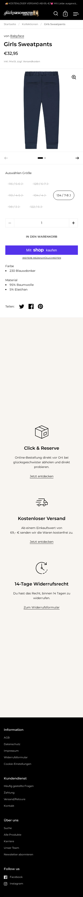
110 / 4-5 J (16, 195)
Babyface (17, 36)
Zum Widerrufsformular (42, 607)
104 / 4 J (40, 195)
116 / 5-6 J (16, 184)
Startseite (10, 24)
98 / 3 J (14, 207)
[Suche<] (56, 13)
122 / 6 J (36, 207)
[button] (77, 158)
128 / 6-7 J (41, 184)
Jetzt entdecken (41, 476)
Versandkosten (31, 61)
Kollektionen (30, 24)
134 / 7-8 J (64, 195)
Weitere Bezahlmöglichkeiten (41, 258)
